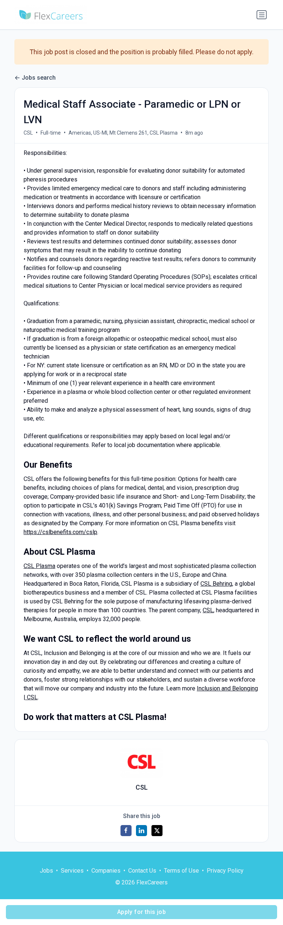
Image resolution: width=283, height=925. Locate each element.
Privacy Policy (225, 870)
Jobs (46, 870)
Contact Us (142, 870)
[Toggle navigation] (262, 15)
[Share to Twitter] (157, 830)
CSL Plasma (39, 565)
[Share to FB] (126, 830)
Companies (105, 870)
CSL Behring (216, 583)
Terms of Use (181, 870)
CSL (28, 133)
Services (72, 870)
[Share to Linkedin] (141, 830)
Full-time (51, 133)
